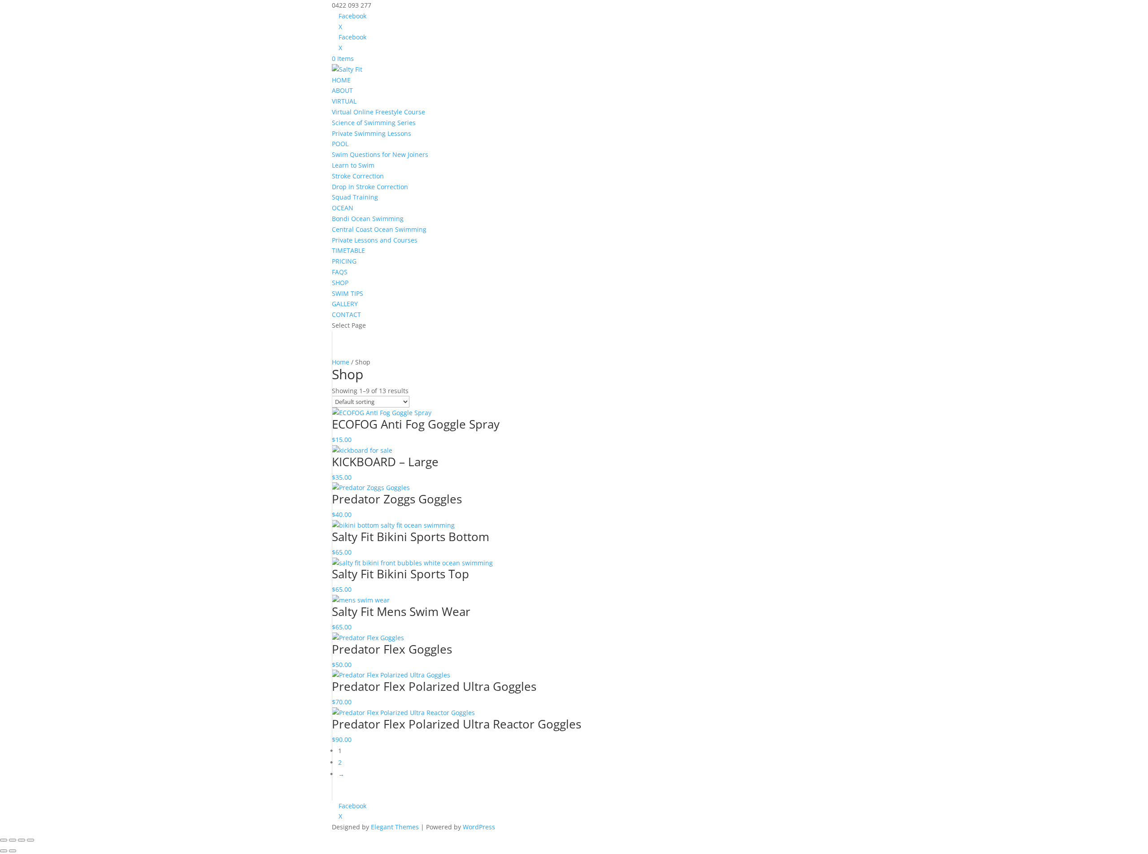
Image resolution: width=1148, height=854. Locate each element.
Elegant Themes (395, 827)
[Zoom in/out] (3, 840)
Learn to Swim (353, 165)
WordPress (479, 827)
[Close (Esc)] (30, 840)
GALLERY (345, 303)
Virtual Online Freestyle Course (378, 112)
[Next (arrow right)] (12, 851)
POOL (340, 143)
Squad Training (355, 197)
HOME (341, 80)
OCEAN (342, 208)
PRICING (344, 261)
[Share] (21, 840)
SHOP (340, 282)
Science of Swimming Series (374, 122)
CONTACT (346, 314)
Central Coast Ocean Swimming (379, 229)
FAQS (340, 272)
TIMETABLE (348, 250)
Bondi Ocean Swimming (368, 218)
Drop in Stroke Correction (370, 186)
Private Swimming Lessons (371, 133)
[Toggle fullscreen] (12, 840)
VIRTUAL (344, 101)
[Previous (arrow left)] (3, 851)
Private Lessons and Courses (374, 240)
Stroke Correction (358, 176)
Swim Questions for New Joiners (380, 154)
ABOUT (342, 90)
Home (340, 362)
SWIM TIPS (347, 293)
